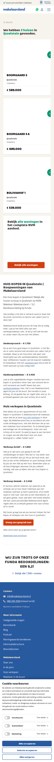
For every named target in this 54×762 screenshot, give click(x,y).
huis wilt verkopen (31, 417)
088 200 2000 (13, 601)
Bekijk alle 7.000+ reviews (28, 573)
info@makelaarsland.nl (19, 596)
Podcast (7, 634)
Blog (5, 629)
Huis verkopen (10, 672)
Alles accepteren (27, 743)
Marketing (16, 734)
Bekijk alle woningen (26, 265)
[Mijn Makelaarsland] (41, 9)
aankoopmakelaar (11, 388)
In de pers (8, 667)
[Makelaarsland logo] (14, 9)
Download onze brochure (15, 535)
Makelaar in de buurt (14, 676)
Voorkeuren (17, 717)
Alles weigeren (27, 757)
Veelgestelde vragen (13, 620)
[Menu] (48, 9)
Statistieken (17, 725)
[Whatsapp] (37, 9)
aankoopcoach (31, 363)
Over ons (8, 662)
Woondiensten (11, 649)
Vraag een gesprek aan (18, 522)
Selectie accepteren (27, 750)
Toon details (41, 718)
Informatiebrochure (13, 644)
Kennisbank (9, 625)
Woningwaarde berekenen (17, 639)
